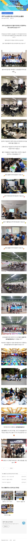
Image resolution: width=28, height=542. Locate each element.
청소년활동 (4, 473)
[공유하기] (5, 468)
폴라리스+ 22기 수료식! (7, 476)
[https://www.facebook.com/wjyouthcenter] (15, 1)
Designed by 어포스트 (4, 540)
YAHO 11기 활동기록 (6, 479)
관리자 (11, 540)
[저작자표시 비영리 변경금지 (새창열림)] (15, 468)
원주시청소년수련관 (14, 5)
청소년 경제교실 (9, 473)
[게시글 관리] (7, 468)
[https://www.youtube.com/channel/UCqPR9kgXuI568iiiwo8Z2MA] (13, 1)
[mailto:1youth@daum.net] (17, 1)
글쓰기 (14, 540)
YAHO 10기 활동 (5, 482)
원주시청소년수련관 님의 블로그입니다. (11, 523)
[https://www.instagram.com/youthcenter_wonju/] (11, 1)
